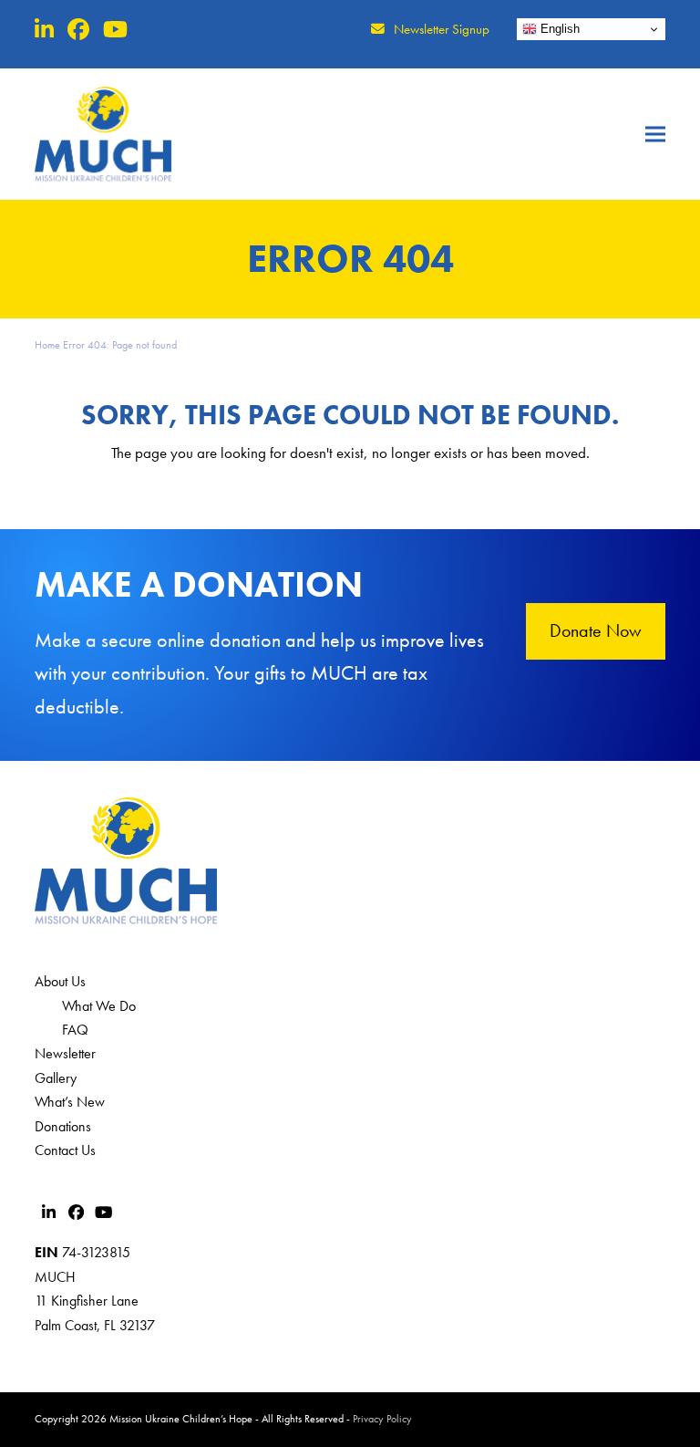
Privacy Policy (382, 1418)
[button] (655, 133)
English (558, 29)
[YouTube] (115, 29)
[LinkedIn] (44, 29)
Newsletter (65, 1053)
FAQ (75, 1029)
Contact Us (65, 1150)
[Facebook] (78, 29)
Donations (63, 1126)
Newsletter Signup (441, 29)
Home (47, 345)
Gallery (56, 1078)
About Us (60, 981)
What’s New (70, 1101)
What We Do (99, 1005)
